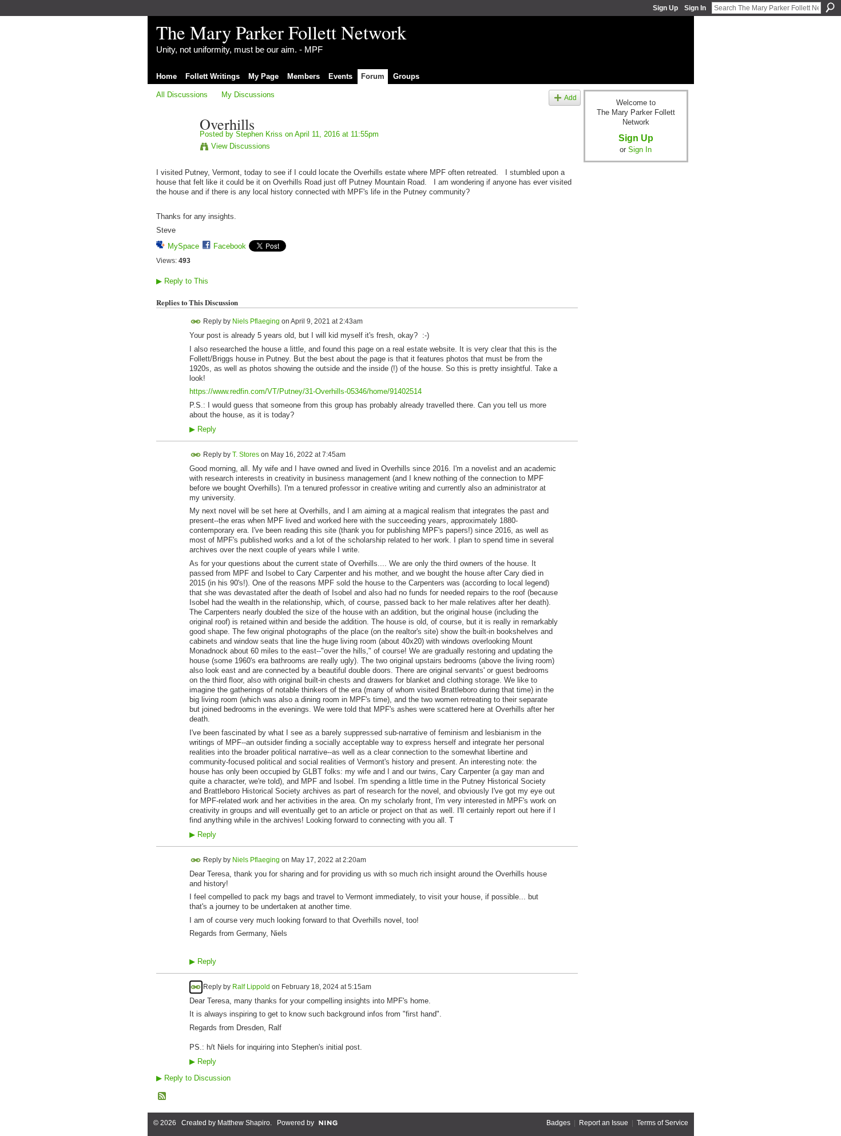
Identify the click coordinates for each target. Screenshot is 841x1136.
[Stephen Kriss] (174, 148)
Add (570, 97)
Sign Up (665, 8)
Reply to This (182, 281)
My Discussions (248, 94)
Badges (558, 1123)
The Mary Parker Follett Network (281, 32)
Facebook (229, 246)
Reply (202, 429)
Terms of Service (662, 1123)
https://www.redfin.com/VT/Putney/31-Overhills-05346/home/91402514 (305, 391)
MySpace (183, 246)
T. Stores (245, 454)
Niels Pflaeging (256, 321)
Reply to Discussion (193, 1078)
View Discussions (240, 146)
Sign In (695, 8)
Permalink (196, 321)
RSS (162, 1096)
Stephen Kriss (259, 134)
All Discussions (182, 94)
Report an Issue (603, 1123)
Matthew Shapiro (243, 1123)
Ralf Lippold (251, 986)
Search (830, 7)
